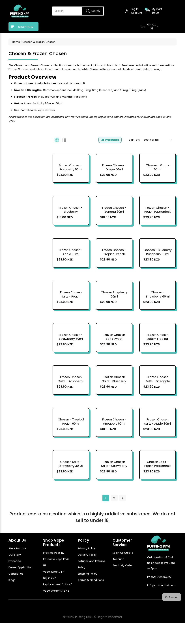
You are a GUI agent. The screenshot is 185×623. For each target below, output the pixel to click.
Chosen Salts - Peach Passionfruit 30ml (157, 466)
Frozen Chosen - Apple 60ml (71, 252)
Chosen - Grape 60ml (157, 167)
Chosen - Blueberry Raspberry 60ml (158, 252)
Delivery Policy (87, 555)
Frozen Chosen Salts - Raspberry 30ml (70, 381)
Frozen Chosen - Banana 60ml (114, 210)
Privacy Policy (87, 548)
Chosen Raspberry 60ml (114, 294)
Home (16, 42)
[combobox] (78, 11)
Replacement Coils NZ (57, 584)
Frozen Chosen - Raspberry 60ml (71, 167)
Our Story (14, 555)
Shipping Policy (87, 574)
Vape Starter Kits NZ (56, 590)
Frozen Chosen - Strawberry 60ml (71, 337)
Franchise (14, 561)
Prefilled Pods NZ (53, 553)
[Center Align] (12, 27)
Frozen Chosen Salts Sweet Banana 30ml (114, 339)
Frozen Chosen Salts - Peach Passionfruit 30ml (71, 296)
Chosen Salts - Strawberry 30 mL (71, 464)
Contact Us (15, 574)
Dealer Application (20, 567)
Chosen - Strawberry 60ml (158, 294)
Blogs (11, 580)
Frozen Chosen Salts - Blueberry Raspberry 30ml (114, 381)
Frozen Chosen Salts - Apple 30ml (157, 422)
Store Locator (17, 548)
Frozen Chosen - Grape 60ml (114, 167)
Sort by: (134, 140)
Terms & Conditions (91, 580)
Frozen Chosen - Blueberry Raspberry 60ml (71, 212)
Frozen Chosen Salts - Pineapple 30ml (157, 381)
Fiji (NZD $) (148, 26)
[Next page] (122, 498)
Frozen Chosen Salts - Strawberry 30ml (114, 466)
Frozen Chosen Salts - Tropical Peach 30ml (158, 339)
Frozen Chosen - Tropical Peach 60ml (114, 254)
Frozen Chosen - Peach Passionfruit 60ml (157, 212)
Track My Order (123, 565)
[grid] (57, 140)
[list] (64, 140)
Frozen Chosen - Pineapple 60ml (114, 422)
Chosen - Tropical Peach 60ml (71, 422)
